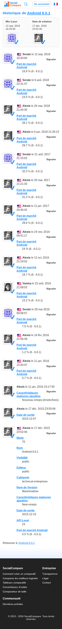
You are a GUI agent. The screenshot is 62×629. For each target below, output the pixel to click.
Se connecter (42, 4)
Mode (20, 437)
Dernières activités (13, 604)
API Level (23, 520)
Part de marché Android (32, 530)
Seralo (26, 54)
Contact (46, 582)
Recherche (26, 4)
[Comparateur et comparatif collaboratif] (13, 4)
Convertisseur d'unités (15, 587)
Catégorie (23, 477)
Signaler (51, 59)
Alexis (26, 106)
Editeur (21, 467)
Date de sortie (26, 414)
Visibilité (22, 457)
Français (56, 4)
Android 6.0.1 (38, 13)
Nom (20, 447)
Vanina (26, 283)
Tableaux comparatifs (14, 582)
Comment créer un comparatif (19, 573)
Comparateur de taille (14, 591)
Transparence (50, 573)
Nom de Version (27, 487)
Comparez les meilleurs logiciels (20, 578)
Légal (45, 578)
